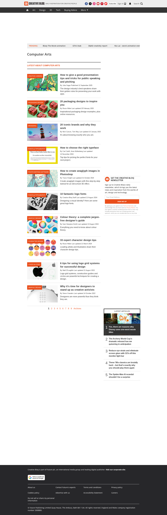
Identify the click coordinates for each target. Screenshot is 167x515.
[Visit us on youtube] (98, 3)
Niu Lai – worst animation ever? (127, 46)
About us (31, 487)
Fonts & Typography (36, 149)
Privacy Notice (131, 207)
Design (42, 10)
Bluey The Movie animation (54, 46)
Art (34, 10)
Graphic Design (34, 218)
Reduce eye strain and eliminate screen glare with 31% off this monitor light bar (123, 353)
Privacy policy (116, 487)
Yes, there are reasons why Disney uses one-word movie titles (122, 329)
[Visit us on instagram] (94, 3)
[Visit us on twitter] (90, 3)
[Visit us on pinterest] (101, 3)
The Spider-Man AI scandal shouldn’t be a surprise (121, 375)
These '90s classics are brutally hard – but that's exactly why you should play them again (123, 365)
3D (51, 10)
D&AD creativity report (97, 46)
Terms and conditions (92, 487)
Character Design (35, 241)
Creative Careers (35, 76)
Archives (77, 309)
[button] (138, 3)
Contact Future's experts (66, 487)
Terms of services (128, 206)
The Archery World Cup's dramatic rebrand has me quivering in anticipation (120, 341)
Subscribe (112, 4)
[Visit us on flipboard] (105, 3)
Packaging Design (35, 102)
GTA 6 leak (77, 46)
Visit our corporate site (115, 469)
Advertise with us (63, 493)
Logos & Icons (34, 264)
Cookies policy (33, 493)
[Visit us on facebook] (86, 3)
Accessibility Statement (93, 493)
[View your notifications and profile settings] (130, 3)
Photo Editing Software (38, 172)
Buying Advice (70, 10)
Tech (58, 10)
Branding (32, 126)
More (83, 10)
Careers (114, 493)
